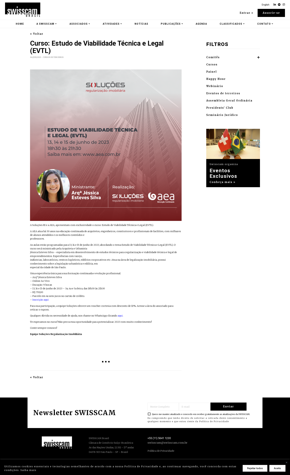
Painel (211, 71)
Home (20, 23)
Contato (264, 23)
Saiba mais (28, 470)
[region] (145, 467)
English (265, 4)
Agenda (201, 23)
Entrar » (246, 12)
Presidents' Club (219, 107)
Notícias (141, 23)
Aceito (277, 468)
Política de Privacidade (214, 421)
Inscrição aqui (40, 299)
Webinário (214, 86)
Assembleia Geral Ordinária (229, 100)
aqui (120, 315)
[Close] (286, 462)
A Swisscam (45, 23)
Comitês (213, 57)
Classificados (231, 23)
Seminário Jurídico (222, 115)
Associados (78, 23)
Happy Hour (216, 79)
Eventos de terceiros (223, 93)
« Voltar (36, 33)
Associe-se (271, 12)
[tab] (233, 57)
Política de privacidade (54, 470)
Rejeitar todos (255, 468)
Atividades (111, 23)
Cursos (212, 64)
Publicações (171, 23)
